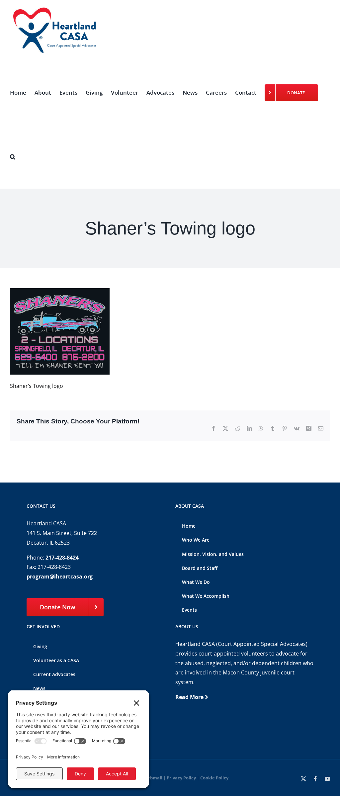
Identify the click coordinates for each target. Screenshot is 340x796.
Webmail (152, 778)
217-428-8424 (62, 557)
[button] (12, 157)
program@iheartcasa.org (60, 576)
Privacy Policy (181, 778)
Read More (190, 697)
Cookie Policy (214, 778)
